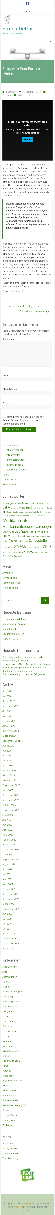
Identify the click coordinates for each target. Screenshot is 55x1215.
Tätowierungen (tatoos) (14, 619)
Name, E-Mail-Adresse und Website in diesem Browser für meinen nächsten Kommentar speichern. (23, 420)
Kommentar (9, 339)
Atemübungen (9, 976)
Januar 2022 (8, 844)
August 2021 (8, 864)
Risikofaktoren (9, 484)
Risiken (5, 541)
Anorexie (18, 504)
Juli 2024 (6, 750)
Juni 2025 (7, 711)
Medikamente (15, 520)
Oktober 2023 (9, 780)
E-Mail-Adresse (10, 389)
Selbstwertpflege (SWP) (15, 1105)
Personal (6, 95)
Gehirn (9, 512)
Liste (32, 515)
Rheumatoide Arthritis (42, 536)
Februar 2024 (9, 770)
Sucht (4, 553)
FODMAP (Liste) (10, 639)
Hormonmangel (10, 1021)
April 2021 (7, 879)
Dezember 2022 (10, 795)
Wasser (37, 553)
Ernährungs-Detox (11, 1001)
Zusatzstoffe (19, 556)
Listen (5, 1036)
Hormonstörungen (15, 459)
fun (23, 291)
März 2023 (7, 790)
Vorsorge (28, 552)
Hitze (5, 1016)
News (5, 1066)
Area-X (5, 971)
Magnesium (40, 516)
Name (6, 375)
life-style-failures (10, 1031)
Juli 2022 (6, 820)
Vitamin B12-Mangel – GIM (15, 667)
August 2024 (8, 745)
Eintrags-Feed (9, 578)
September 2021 (11, 859)
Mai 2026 (6, 696)
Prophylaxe (8, 1075)
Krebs (5, 515)
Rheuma (30, 536)
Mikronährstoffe (10, 1051)
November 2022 (10, 800)
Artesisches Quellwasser (15, 660)
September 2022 (11, 810)
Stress (5, 440)
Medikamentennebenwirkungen (27, 526)
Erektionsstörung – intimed (16, 674)
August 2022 (8, 815)
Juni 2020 (7, 914)
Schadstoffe (12, 445)
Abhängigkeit (8, 503)
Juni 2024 (7, 755)
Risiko (13, 540)
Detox (5, 474)
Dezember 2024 (10, 731)
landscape (24, 516)
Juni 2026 (7, 691)
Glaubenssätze (10, 1006)
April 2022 (7, 830)
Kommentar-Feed (11, 582)
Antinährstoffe (13, 455)
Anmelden (7, 573)
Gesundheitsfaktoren (13, 634)
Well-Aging (7, 1125)
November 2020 (10, 899)
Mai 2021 (6, 874)
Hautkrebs (28, 512)
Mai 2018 (6, 923)
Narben (6, 1056)
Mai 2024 (6, 760)
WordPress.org (10, 587)
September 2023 (11, 785)
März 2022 (7, 834)
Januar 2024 (8, 775)
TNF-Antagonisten (14, 553)
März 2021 (7, 884)
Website (6, 403)
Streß (47, 547)
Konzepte (7, 1026)
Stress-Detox (17, 29)
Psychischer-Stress (16, 469)
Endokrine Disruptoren (13, 991)
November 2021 (10, 854)
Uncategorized (10, 479)
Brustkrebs (45, 504)
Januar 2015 (8, 933)
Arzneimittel (28, 503)
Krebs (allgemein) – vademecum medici (23, 657)
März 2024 (7, 765)
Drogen (21, 508)
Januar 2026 (8, 701)
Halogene (7, 1011)
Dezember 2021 (10, 849)
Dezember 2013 (10, 943)
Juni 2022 (7, 824)
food (17, 291)
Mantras (6, 1041)
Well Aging (7, 556)
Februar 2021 (9, 889)
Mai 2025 (6, 716)
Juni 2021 (7, 869)
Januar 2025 (8, 726)
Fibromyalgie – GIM (12, 664)
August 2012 (8, 948)
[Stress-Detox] (27, 53)
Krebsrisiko (14, 516)
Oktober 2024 (9, 735)
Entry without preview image (36, 311)
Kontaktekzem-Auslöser (14, 624)
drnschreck (11, 92)
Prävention (27, 531)
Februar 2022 (9, 839)
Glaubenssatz (18, 512)
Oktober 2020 (9, 904)
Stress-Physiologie (34, 547)
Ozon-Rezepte (9, 629)
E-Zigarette (39, 674)
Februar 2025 (9, 721)
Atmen (38, 504)
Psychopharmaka (19, 536)
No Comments (24, 95)
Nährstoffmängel (14, 450)
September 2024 (11, 740)
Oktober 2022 (9, 805)
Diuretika (14, 508)
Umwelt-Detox (9, 1115)
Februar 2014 (9, 938)
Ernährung (31, 507)
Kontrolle (35, 512)
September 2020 (11, 909)
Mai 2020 (6, 919)
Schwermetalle (7, 547)
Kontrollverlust (45, 512)
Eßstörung (42, 508)
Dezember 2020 (10, 894)
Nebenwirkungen (14, 464)
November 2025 (10, 706)
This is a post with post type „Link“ (22, 306)
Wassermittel (46, 553)
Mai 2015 (6, 928)
